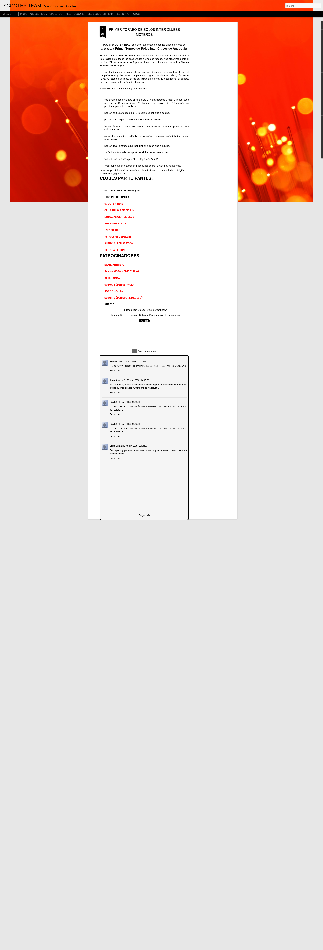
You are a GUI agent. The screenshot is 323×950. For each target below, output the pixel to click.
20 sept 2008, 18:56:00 (129, 401)
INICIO (23, 13)
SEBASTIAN (115, 361)
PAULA (113, 401)
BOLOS (124, 315)
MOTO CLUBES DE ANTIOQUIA (122, 190)
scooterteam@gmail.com (113, 173)
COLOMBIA (122, 197)
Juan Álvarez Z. (117, 379)
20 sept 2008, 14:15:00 (138, 379)
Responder (114, 370)
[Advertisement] (207, 79)
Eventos (133, 315)
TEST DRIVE (122, 13)
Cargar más (144, 514)
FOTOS (136, 13)
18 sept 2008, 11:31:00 (134, 361)
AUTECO (109, 304)
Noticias (143, 315)
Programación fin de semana (164, 315)
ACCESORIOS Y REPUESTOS (46, 13)
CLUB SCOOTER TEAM (100, 13)
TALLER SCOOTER (74, 13)
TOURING (109, 197)
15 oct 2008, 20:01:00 (136, 445)
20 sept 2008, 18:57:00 (129, 423)
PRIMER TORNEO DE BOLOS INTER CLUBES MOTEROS (144, 32)
